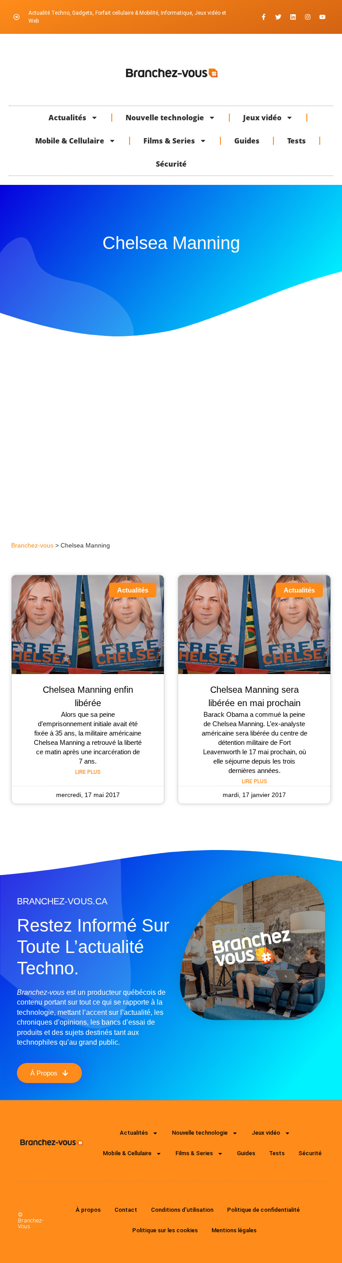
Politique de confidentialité (263, 1209)
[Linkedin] (293, 17)
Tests (296, 141)
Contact (125, 1209)
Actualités (67, 118)
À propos (88, 1209)
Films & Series (169, 141)
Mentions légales (234, 1230)
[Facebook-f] (263, 17)
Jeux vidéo (262, 118)
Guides (247, 141)
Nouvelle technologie (165, 118)
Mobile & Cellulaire (69, 141)
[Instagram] (307, 17)
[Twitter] (278, 17)
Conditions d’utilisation (182, 1209)
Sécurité (171, 164)
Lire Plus (88, 772)
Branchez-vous (32, 545)
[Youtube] (322, 17)
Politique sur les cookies (165, 1230)
